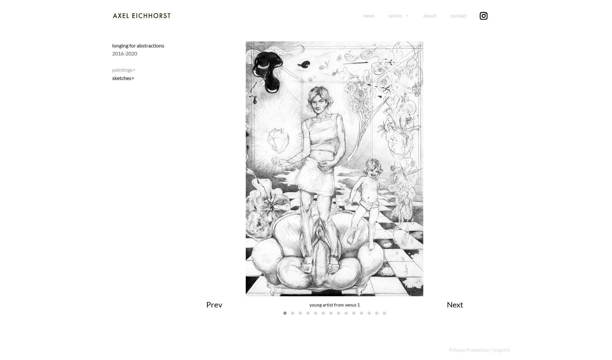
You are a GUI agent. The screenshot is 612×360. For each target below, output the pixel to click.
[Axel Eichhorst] (141, 15)
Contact (458, 15)
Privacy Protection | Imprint (479, 350)
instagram (492, 15)
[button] (285, 313)
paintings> (123, 70)
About (429, 15)
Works (395, 15)
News (369, 15)
